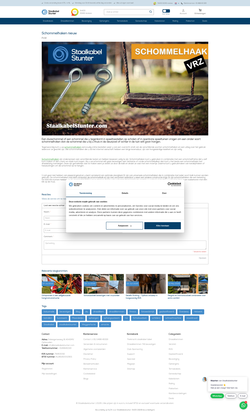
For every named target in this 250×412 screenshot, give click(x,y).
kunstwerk (62, 318)
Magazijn (131, 364)
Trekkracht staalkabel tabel (139, 339)
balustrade (49, 312)
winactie (105, 325)
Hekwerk (198, 312)
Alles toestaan (162, 226)
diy (86, 312)
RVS (171, 349)
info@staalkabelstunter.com (61, 345)
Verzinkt (172, 344)
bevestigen (65, 312)
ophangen (94, 318)
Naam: (47, 212)
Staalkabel (49, 325)
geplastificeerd (166, 312)
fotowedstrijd (147, 312)
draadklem (98, 312)
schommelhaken (72, 147)
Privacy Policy (89, 359)
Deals (204, 21)
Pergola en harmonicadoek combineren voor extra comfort (187, 297)
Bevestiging (87, 21)
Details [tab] (125, 193)
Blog (78, 312)
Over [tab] (164, 193)
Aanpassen (123, 226)
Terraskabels (122, 21)
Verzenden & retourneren (95, 344)
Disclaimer (88, 354)
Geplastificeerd (176, 354)
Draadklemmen (67, 21)
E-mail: (47, 224)
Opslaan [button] (202, 258)
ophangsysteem (112, 318)
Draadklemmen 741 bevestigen (141, 344)
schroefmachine (173, 318)
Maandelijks (77, 318)
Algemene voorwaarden (94, 349)
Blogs (85, 379)
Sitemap (131, 369)
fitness (133, 312)
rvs (126, 318)
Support (131, 354)
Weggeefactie (89, 325)
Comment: (49, 237)
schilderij (156, 318)
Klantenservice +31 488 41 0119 (195, 3)
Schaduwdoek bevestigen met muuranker (102, 296)
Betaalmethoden (91, 364)
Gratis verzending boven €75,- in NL (57, 3)
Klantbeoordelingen (178, 394)
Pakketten (190, 21)
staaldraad (191, 318)
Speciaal (131, 359)
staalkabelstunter (68, 325)
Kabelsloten (160, 21)
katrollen (48, 318)
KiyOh (110, 410)
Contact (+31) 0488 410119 (95, 339)
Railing (175, 21)
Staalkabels (48, 21)
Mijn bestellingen (49, 374)
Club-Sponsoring (135, 349)
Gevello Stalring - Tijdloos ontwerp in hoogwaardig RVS (141, 297)
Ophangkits (104, 21)
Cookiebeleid (89, 374)
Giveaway (184, 312)
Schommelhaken (50, 159)
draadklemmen (116, 312)
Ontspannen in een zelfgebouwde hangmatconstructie (56, 297)
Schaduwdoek (140, 318)
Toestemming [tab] (85, 193)
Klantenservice (90, 369)
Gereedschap (141, 21)
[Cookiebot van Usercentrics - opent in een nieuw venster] (169, 184)
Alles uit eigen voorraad (124, 3)
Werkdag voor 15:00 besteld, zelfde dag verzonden (93, 3)
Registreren (47, 369)
